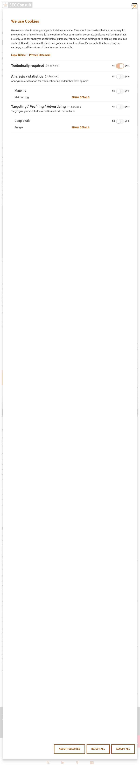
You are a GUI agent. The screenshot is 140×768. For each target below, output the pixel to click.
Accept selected (69, 748)
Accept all (123, 748)
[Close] (134, 6)
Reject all (98, 748)
